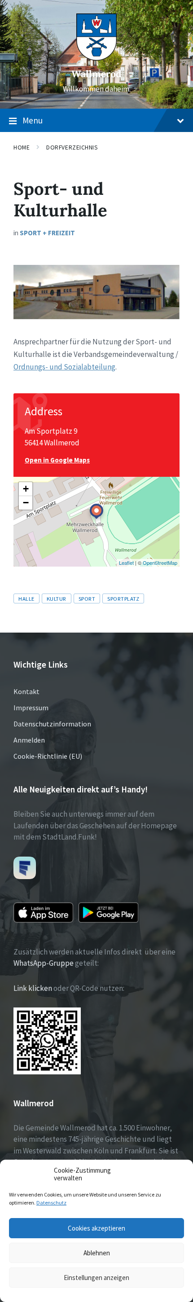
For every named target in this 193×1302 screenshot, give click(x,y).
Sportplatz (123, 598)
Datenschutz (51, 1202)
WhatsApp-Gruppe (43, 963)
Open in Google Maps (57, 460)
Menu (32, 120)
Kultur (56, 598)
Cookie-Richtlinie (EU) (47, 756)
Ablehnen (96, 1253)
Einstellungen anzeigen (96, 1277)
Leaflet (126, 562)
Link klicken (32, 988)
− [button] (26, 502)
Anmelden (29, 739)
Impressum (30, 707)
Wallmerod (96, 74)
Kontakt (26, 691)
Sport (87, 598)
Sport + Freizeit (47, 233)
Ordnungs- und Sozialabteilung (64, 367)
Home (21, 147)
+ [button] (26, 488)
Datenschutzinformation (52, 723)
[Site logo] (96, 58)
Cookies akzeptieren (96, 1228)
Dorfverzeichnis (72, 147)
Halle (26, 598)
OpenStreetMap (160, 562)
